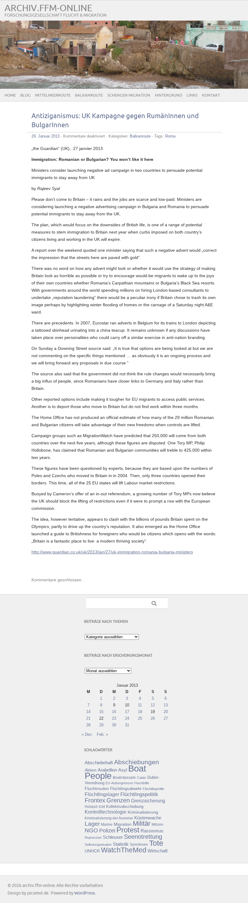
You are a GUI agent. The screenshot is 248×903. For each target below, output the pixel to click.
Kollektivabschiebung (124, 806)
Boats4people (124, 777)
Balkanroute (89, 95)
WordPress (84, 893)
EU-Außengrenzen (119, 783)
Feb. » (102, 734)
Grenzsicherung (148, 800)
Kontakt (211, 95)
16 (114, 711)
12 (153, 705)
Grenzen (118, 800)
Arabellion (107, 770)
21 (88, 718)
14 (88, 711)
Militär (141, 823)
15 (101, 711)
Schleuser (113, 837)
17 (127, 711)
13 (166, 705)
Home (10, 95)
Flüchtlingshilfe (153, 789)
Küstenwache (147, 817)
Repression (93, 837)
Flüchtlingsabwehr (126, 788)
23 (114, 718)
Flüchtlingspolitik (139, 794)
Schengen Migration (128, 95)
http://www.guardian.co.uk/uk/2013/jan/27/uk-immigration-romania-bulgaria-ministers (112, 551)
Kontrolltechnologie (105, 812)
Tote (156, 843)
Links (192, 95)
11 (140, 705)
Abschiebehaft (99, 762)
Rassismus (152, 830)
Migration (123, 824)
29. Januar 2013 (45, 136)
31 (127, 725)
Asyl (122, 769)
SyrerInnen (139, 844)
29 (101, 725)
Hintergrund (168, 95)
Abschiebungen (136, 762)
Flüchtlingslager (102, 794)
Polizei (107, 831)
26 (153, 718)
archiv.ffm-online (48, 8)
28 (88, 725)
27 (166, 718)
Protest (127, 830)
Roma (170, 136)
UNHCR (92, 850)
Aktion (90, 770)
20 (166, 711)
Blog (25, 95)
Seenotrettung (143, 836)
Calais (141, 777)
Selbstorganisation (98, 844)
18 (140, 711)
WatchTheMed (123, 850)
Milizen (157, 824)
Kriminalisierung (143, 812)
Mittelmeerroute (52, 95)
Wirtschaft (158, 850)
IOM (102, 806)
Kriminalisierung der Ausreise (109, 818)
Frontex (95, 800)
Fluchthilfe (141, 783)
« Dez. (87, 734)
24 (127, 718)
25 (140, 718)
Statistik (121, 844)
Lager (92, 823)
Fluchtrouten (97, 788)
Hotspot (91, 807)
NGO (91, 830)
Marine (107, 824)
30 (114, 725)
